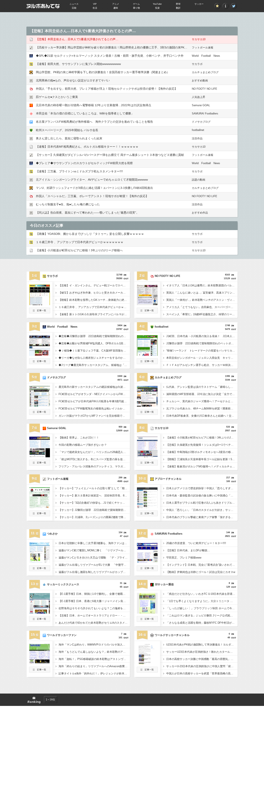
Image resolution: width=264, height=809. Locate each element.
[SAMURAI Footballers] (147, 561)
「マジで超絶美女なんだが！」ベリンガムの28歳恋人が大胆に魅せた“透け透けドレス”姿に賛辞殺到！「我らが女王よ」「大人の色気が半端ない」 (94, 452)
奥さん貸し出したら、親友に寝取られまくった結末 (69, 138)
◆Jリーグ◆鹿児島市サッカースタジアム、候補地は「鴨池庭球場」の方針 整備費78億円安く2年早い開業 (94, 365)
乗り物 (136, 8)
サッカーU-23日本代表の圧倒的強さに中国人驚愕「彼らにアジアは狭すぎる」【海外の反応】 (202, 666)
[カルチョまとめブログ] (147, 405)
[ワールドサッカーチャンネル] (147, 663)
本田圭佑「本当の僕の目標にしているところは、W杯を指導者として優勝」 (85, 113)
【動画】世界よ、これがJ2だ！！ (79, 437)
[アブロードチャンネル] (147, 506)
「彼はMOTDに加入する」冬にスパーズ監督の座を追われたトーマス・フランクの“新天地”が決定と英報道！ (94, 459)
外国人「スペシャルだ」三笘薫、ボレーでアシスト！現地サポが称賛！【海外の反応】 (92, 196)
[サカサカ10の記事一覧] (147, 464)
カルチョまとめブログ (205, 72)
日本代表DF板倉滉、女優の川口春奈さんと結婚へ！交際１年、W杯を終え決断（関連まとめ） (202, 415)
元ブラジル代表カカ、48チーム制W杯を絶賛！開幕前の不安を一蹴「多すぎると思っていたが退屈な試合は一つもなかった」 (202, 408)
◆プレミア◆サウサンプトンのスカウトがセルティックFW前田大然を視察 (84, 163)
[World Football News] (39, 354)
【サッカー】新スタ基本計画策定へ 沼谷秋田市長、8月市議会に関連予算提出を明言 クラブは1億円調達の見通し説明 (94, 495)
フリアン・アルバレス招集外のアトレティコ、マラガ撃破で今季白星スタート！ (94, 466)
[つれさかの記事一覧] (39, 569)
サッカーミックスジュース (63, 584)
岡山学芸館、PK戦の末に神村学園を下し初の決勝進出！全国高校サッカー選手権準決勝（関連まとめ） (103, 72)
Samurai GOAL (201, 105)
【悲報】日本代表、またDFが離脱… (188, 550)
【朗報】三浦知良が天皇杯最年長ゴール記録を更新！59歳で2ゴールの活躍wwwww (202, 459)
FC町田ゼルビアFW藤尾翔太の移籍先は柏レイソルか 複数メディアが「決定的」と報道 (94, 408)
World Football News (206, 55)
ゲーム (136, 4)
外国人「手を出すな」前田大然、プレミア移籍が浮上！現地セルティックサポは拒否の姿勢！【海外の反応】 (106, 88)
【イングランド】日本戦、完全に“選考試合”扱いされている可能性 (202, 564)
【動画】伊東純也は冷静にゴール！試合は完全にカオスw (200, 572)
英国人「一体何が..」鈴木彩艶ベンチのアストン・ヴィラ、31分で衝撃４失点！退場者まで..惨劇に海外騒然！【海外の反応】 (202, 299)
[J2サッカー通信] (147, 612)
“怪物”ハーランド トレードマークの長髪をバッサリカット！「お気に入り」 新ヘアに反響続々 (202, 350)
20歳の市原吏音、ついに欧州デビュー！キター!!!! (196, 543)
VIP (95, 4)
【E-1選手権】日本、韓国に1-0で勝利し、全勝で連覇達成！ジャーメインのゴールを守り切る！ (94, 593)
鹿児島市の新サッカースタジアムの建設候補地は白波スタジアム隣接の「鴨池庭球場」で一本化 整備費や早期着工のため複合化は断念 (94, 386)
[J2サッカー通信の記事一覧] (147, 620)
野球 (178, 4)
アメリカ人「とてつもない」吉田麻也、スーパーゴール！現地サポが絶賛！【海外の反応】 (202, 307)
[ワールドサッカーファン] (39, 663)
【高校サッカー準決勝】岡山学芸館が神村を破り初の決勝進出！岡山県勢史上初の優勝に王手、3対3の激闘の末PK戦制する (116, 47)
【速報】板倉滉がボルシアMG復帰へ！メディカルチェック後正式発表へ (202, 466)
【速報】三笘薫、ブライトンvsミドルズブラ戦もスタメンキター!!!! (79, 171)
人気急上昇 (198, 97)
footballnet (198, 130)
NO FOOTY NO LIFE (204, 88)
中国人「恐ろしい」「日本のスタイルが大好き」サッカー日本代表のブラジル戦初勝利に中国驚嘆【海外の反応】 (202, 510)
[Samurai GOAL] (39, 456)
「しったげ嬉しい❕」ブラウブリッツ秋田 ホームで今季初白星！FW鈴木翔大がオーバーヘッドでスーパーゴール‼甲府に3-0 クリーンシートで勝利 (202, 608)
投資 (157, 8)
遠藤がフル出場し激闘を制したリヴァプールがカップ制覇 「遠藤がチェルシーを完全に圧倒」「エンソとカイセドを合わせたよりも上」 (94, 572)
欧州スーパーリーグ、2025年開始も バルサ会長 (67, 130)
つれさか (52, 533)
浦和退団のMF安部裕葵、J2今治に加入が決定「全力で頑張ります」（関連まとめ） (202, 394)
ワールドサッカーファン (62, 635)
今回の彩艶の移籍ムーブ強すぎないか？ (83, 444)
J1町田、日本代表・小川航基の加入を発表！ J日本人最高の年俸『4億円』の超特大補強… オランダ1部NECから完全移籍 (202, 336)
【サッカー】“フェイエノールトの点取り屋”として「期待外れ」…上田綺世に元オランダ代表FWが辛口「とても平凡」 (94, 488)
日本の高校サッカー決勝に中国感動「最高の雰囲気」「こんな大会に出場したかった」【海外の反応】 (202, 659)
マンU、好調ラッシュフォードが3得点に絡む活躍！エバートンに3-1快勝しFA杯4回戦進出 (94, 187)
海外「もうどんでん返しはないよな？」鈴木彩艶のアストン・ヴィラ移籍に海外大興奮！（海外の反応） (94, 651)
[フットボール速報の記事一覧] (39, 515)
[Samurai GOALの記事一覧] (39, 464)
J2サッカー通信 (164, 584)
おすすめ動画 (200, 80)
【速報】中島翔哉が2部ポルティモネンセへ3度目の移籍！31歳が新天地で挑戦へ (202, 452)
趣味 (115, 8)
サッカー (199, 4)
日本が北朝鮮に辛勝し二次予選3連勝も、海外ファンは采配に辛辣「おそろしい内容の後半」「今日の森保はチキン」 (94, 543)
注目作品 (197, 138)
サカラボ (197, 64)
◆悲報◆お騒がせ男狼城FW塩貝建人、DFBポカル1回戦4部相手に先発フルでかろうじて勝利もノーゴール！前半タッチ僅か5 (94, 343)
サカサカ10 (198, 39)
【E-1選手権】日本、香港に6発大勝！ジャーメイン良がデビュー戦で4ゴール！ (94, 601)
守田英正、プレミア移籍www (183, 557)
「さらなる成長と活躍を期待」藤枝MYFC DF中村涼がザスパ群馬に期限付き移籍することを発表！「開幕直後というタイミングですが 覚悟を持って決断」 (202, 622)
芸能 (74, 8)
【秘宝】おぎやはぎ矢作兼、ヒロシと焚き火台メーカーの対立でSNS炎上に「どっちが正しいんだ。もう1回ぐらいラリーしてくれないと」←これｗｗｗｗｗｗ (94, 292)
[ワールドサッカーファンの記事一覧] (39, 671)
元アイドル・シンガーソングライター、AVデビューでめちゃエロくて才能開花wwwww (92, 179)
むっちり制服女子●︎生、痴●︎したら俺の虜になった (68, 204)
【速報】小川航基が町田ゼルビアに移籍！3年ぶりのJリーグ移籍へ (79, 250)
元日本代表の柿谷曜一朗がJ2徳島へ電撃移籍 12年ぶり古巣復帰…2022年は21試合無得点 (93, 105)
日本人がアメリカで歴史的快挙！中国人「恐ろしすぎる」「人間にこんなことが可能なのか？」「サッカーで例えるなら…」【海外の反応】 (202, 488)
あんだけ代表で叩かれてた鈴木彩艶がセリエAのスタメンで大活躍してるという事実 (94, 622)
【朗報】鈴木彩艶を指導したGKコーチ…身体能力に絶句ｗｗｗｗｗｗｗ (94, 299)
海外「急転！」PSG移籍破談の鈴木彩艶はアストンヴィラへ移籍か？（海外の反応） (94, 659)
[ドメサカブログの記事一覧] (39, 413)
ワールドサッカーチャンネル (172, 635)
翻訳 (178, 8)
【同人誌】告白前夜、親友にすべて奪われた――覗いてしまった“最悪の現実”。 (87, 212)
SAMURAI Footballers (205, 113)
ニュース (74, 4)
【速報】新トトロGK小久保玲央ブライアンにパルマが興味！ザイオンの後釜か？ (94, 314)
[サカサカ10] (147, 456)
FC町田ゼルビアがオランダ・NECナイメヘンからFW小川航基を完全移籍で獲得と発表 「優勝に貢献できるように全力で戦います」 (94, 394)
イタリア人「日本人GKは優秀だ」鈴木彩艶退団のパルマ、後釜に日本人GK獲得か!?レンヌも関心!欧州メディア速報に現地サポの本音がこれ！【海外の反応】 (202, 285)
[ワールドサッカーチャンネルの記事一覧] (147, 671)
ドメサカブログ (201, 121)
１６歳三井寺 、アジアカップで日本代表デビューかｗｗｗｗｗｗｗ (79, 242)
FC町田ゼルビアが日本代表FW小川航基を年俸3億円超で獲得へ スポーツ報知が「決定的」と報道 (94, 401)
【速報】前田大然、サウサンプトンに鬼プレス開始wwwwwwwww (78, 64)
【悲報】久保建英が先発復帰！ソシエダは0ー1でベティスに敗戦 (202, 444)
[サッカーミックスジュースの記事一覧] (39, 620)
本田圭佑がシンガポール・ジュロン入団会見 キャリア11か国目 (202, 357)
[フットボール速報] (39, 506)
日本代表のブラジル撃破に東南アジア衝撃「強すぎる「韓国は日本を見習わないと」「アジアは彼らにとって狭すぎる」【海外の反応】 (202, 517)
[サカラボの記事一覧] (39, 312)
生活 (95, 8)
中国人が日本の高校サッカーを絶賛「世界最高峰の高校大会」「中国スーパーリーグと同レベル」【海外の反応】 (202, 673)
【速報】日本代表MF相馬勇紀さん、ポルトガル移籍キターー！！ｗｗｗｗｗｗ (87, 146)
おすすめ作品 (200, 212)
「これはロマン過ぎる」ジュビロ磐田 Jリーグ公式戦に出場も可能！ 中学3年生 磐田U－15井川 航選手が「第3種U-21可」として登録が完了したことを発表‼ (202, 615)
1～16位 (50, 699)
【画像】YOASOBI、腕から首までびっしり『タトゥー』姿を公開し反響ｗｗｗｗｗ (90, 233)
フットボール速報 (202, 47)
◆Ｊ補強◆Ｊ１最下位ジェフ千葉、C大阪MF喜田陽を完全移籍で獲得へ (94, 350)
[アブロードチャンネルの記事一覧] (147, 515)
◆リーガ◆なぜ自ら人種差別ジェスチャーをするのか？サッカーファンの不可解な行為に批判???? (94, 357)
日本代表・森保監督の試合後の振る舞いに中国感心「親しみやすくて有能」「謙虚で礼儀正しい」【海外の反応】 (202, 495)
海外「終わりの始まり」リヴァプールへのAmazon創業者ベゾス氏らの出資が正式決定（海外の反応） (94, 666)
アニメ (115, 4)
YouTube (157, 4)
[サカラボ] (39, 303)
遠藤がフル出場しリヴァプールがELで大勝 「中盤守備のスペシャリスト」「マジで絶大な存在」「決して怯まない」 (94, 564)
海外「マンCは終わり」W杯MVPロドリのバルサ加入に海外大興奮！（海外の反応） (94, 644)
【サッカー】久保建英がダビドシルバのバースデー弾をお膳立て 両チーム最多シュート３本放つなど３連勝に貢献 (110, 154)
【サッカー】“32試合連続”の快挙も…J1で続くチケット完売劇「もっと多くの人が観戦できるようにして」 (94, 502)
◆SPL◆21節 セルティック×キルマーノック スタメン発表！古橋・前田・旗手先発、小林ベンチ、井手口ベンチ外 (110, 55)
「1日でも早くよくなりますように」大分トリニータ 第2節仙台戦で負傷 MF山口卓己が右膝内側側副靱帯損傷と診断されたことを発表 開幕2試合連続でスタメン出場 (202, 601)
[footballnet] (147, 354)
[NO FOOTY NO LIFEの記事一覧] (147, 312)
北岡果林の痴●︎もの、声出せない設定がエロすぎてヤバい (73, 80)
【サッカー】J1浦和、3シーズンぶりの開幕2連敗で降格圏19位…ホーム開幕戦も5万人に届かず (94, 517)
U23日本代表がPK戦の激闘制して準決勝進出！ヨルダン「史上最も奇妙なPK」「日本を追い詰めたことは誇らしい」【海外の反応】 (202, 644)
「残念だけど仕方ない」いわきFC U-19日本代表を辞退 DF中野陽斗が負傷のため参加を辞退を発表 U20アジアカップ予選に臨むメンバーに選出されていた (202, 593)
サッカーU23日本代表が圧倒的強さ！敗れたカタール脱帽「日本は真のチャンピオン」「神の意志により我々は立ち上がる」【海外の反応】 (202, 651)
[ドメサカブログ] (39, 405)
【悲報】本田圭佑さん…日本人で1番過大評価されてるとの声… (77, 39)
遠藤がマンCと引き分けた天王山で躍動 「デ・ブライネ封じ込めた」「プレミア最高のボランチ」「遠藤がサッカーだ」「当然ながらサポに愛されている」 (94, 557)
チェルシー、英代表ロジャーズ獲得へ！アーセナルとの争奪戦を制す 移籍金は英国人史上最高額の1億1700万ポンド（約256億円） (202, 401)
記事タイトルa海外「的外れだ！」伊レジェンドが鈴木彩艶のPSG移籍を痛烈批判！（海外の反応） (94, 673)
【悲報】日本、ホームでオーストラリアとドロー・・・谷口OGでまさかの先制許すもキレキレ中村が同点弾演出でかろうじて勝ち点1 (94, 615)
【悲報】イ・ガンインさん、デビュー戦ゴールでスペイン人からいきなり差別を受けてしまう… (94, 285)
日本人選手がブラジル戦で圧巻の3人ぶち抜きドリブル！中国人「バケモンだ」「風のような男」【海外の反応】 (202, 502)
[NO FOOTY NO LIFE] (147, 303)
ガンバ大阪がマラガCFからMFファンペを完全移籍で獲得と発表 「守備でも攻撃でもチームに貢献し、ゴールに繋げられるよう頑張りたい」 (94, 415)
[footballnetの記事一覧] (147, 362)
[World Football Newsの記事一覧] (39, 362)
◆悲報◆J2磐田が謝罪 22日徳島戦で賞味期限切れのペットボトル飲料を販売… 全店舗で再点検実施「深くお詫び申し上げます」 (94, 336)
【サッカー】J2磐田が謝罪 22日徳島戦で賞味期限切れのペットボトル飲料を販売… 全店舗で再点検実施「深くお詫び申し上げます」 (94, 510)
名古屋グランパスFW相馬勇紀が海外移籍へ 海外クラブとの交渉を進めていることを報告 (94, 121)
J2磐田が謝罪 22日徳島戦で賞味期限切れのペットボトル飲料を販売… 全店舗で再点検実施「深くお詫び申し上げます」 (202, 343)
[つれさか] (39, 561)
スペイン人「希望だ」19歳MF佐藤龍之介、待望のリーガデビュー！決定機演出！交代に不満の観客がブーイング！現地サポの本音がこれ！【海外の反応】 (202, 314)
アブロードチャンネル (168, 478)
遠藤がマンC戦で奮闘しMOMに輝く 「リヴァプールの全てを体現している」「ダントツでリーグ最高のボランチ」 (94, 550)
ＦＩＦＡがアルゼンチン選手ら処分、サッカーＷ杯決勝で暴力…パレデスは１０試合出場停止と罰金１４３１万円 (202, 365)
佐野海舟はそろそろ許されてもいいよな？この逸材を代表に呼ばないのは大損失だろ (94, 608)
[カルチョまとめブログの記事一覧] (147, 413)
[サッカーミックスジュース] (39, 612)
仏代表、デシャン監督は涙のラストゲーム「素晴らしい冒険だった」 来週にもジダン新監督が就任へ (202, 386)
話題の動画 (198, 179)
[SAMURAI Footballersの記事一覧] (147, 569)
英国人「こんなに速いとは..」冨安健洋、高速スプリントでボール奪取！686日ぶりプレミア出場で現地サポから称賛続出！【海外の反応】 (202, 292)
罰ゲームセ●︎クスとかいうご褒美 (57, 97)
